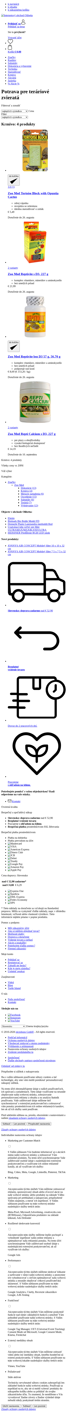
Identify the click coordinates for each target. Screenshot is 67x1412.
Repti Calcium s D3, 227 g (32, 434)
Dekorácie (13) (28, 488)
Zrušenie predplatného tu (20, 1052)
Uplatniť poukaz (16, 971)
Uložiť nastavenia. (11, 1406)
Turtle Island (14, 988)
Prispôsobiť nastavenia (39, 1124)
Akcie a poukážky (17, 942)
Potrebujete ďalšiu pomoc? (21, 945)
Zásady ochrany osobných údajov (18, 1129)
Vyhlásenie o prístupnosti (21, 1046)
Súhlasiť (6, 1124)
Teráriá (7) (26, 502)
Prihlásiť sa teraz (16, 26)
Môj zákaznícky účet (18, 928)
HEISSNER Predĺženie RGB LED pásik (29, 532)
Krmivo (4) (26, 491)
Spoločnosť (14, 1057)
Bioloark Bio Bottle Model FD (23, 521)
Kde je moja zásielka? (19, 968)
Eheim (11, 518)
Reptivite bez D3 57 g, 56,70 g (34, 356)
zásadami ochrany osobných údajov (27, 1118)
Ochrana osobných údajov (21, 1040)
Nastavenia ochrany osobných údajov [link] (27, 1049)
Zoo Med (19, 485)
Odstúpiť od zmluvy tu (13, 1066)
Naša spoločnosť (16, 999)
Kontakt (12, 1002)
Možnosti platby (16, 934)
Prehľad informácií (17, 1037)
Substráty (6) (27, 499)
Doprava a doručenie (18, 936)
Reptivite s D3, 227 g (28, 274)
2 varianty (13, 267)
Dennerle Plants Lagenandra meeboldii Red (30, 524)
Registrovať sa (15, 962)
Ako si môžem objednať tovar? (24, 931)
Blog (10, 985)
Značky (12, 482)
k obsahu (12, 7)
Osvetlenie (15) (29, 496)
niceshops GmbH (25, 1032)
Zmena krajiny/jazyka (37, 1026)
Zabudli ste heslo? (17, 965)
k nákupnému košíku (18, 9)
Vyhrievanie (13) (29, 505)
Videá (11, 982)
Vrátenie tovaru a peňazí (20, 939)
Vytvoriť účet (14, 37)
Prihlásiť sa (13, 959)
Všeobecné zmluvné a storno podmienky (29, 1043)
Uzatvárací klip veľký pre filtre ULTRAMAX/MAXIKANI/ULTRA (27, 528)
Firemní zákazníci (17, 948)
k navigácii (13, 4)
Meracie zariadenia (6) (32, 493)
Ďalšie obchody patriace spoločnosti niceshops (31, 1060)
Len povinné (19, 1124)
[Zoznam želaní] (10, 43)
